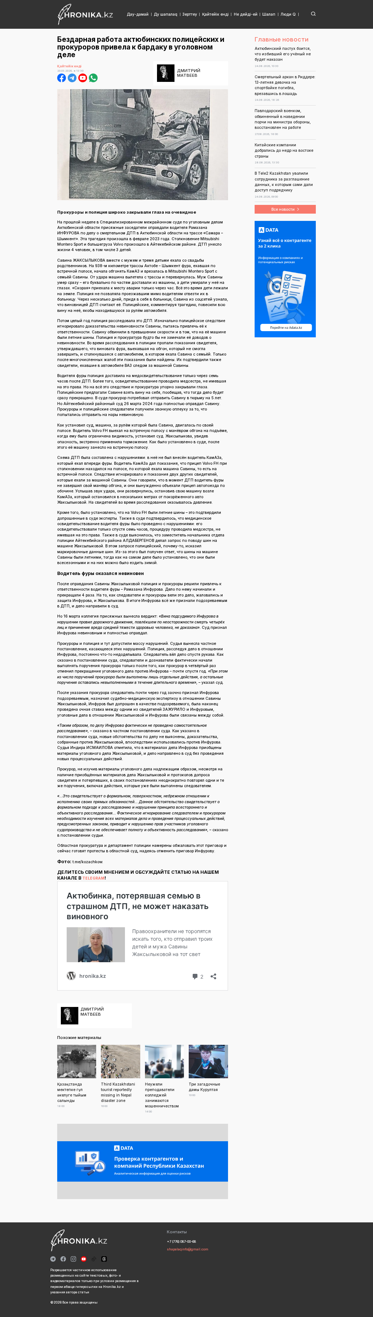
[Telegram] (72, 78)
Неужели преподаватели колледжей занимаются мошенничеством (162, 1095)
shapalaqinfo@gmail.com (187, 1249)
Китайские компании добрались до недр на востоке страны (284, 150)
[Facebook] (61, 78)
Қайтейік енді (215, 14)
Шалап (268, 14)
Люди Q (288, 14)
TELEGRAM (93, 878)
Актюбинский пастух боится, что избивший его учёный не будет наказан (283, 54)
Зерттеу (189, 14)
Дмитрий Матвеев (188, 73)
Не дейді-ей (246, 14)
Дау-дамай (138, 14)
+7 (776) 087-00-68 (181, 1241)
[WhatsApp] (93, 78)
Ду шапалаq (165, 14)
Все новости (283, 209)
